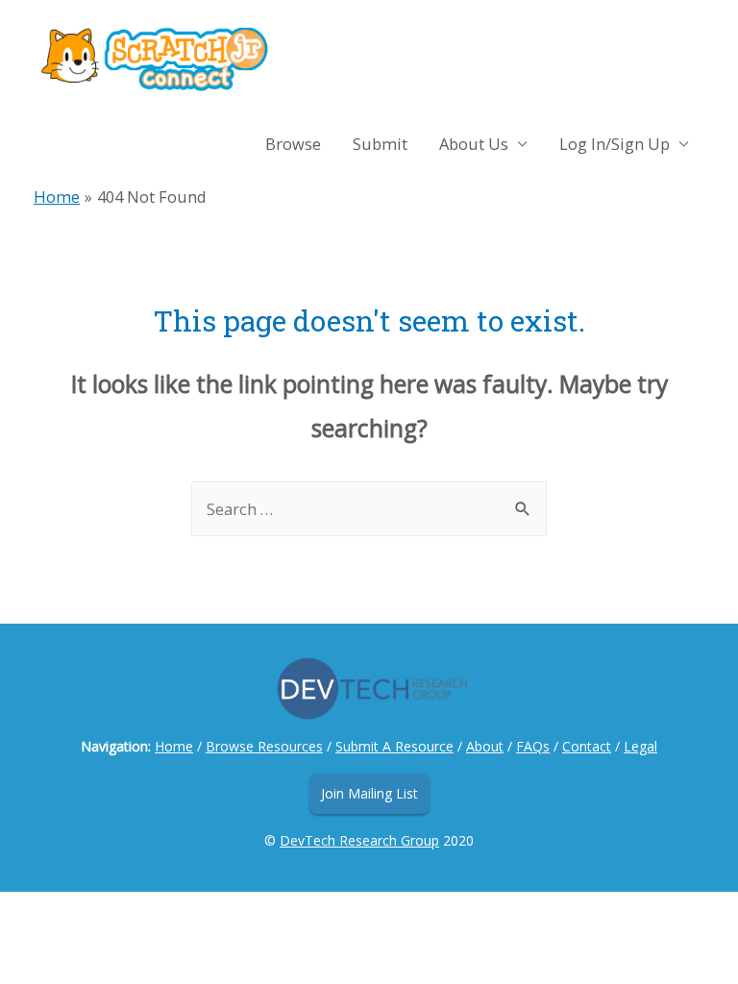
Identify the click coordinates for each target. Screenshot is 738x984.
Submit (380, 144)
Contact (586, 746)
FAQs (533, 746)
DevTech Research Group (359, 840)
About (485, 746)
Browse (293, 144)
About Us (473, 144)
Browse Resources (264, 746)
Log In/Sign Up (614, 144)
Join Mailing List (369, 793)
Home (174, 746)
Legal (640, 746)
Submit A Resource (394, 746)
